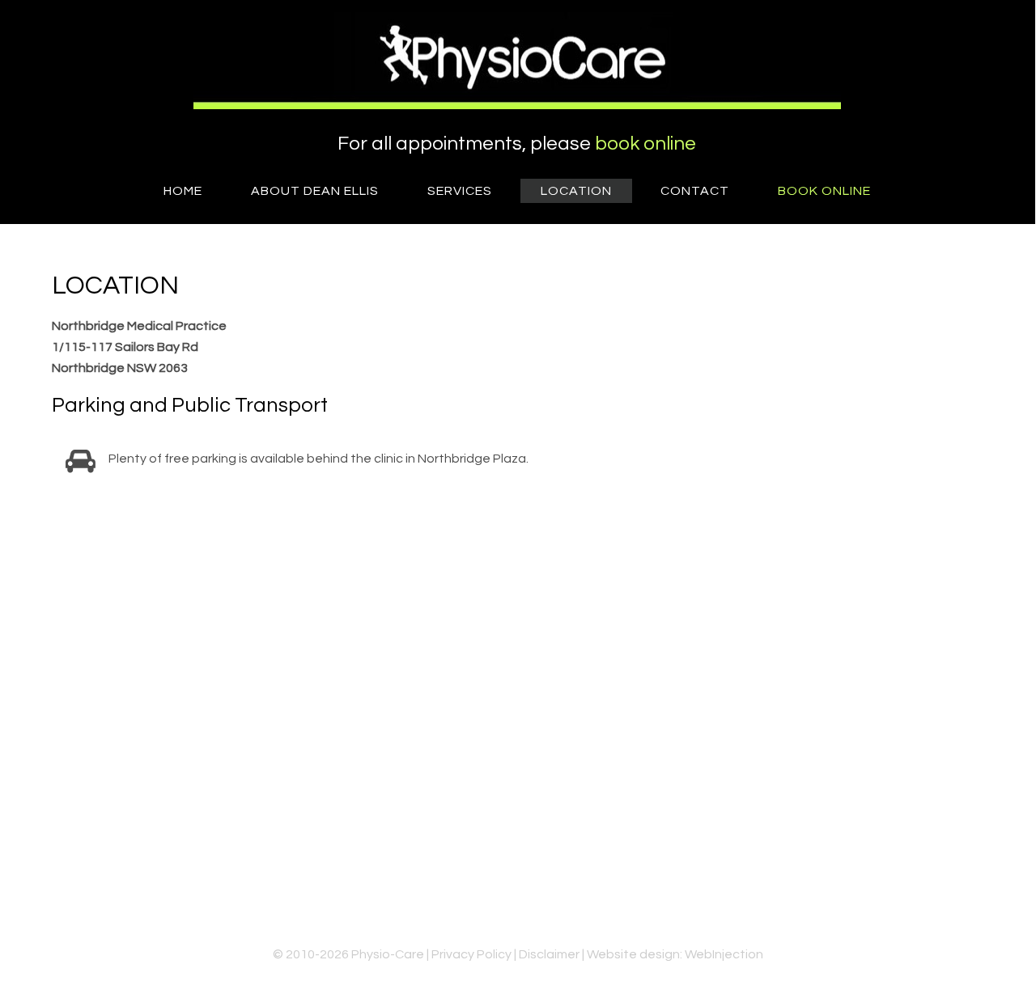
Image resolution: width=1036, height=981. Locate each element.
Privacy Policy (471, 954)
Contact (694, 190)
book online (645, 143)
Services (459, 190)
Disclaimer (549, 954)
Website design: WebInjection (675, 954)
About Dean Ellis (315, 190)
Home (182, 190)
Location (576, 190)
